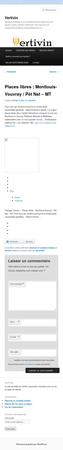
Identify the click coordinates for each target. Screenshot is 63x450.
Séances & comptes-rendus (42, 247)
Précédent (10, 71)
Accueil (9, 50)
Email (17, 197)
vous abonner (30, 364)
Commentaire (17, 283)
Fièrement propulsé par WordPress (31, 444)
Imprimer (18, 200)
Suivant (53, 71)
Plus (12, 190)
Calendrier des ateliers (25, 50)
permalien (40, 250)
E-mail (14, 336)
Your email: (9, 418)
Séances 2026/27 (46, 50)
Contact (36, 62)
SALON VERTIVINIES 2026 (17, 62)
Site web (14, 351)
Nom (14, 321)
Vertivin (11, 17)
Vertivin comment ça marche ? (18, 56)
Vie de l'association (14, 407)
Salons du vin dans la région (18, 403)
